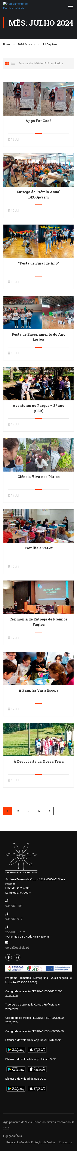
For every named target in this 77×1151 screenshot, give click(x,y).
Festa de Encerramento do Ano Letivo (38, 337)
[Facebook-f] (8, 957)
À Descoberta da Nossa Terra (38, 761)
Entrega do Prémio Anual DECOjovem (39, 194)
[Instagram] (17, 957)
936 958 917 (13, 919)
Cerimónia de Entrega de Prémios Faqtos (38, 622)
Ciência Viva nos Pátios (39, 476)
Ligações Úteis (12, 1136)
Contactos (65, 1142)
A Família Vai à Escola (39, 690)
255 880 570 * (15, 932)
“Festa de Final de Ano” (38, 263)
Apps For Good (38, 120)
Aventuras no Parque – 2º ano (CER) (38, 408)
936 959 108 (13, 906)
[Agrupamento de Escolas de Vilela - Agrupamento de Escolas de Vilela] (16, 7)
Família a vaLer (39, 548)
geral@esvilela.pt (17, 948)
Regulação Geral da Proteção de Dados (30, 1142)
